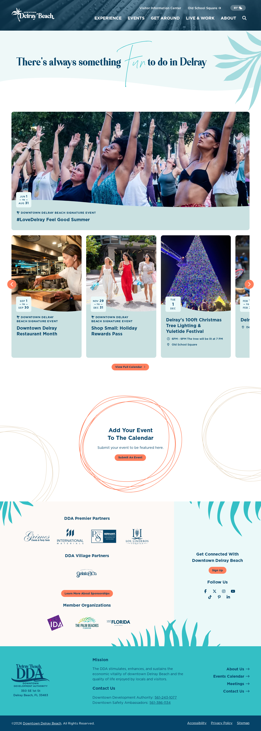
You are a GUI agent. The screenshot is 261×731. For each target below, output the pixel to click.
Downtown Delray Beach (42, 723)
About (228, 18)
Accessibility (197, 723)
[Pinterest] (219, 597)
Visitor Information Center (160, 8)
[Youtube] (233, 591)
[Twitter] (214, 591)
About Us (235, 669)
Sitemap (243, 723)
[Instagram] (224, 591)
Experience (108, 18)
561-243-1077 (166, 697)
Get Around (165, 18)
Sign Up (217, 570)
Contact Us (233, 691)
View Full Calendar (128, 367)
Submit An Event (130, 457)
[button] (11, 284)
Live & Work (200, 18)
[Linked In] (228, 597)
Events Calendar (228, 676)
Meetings (235, 683)
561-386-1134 (160, 702)
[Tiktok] (210, 597)
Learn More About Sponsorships (87, 593)
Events (136, 18)
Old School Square (203, 8)
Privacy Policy (222, 723)
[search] (244, 18)
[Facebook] (205, 591)
